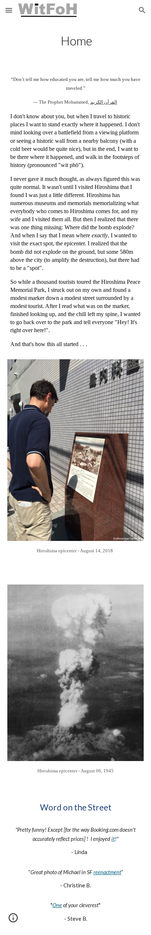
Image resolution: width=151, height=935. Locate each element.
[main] (75, 40)
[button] (9, 10)
